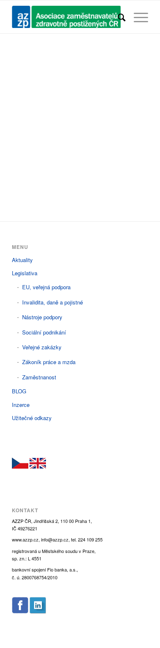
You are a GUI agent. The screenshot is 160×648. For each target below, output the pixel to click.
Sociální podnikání (44, 332)
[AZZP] (66, 16)
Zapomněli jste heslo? (80, 183)
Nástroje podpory (42, 317)
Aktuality (22, 260)
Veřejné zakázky (42, 347)
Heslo (20, 100)
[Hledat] (118, 16)
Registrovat (115, 159)
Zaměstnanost (39, 377)
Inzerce (21, 405)
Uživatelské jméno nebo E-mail (56, 65)
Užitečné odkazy (32, 418)
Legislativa (24, 273)
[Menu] (137, 16)
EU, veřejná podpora (46, 287)
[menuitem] (118, 16)
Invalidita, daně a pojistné (52, 302)
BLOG (19, 391)
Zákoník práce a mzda (48, 362)
